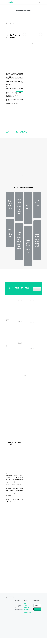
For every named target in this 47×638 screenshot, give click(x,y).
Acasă (25, 605)
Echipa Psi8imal (19, 91)
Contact (36, 288)
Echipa (25, 603)
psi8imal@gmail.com (19, 609)
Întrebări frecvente (28, 612)
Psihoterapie (26, 607)
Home (18, 13)
